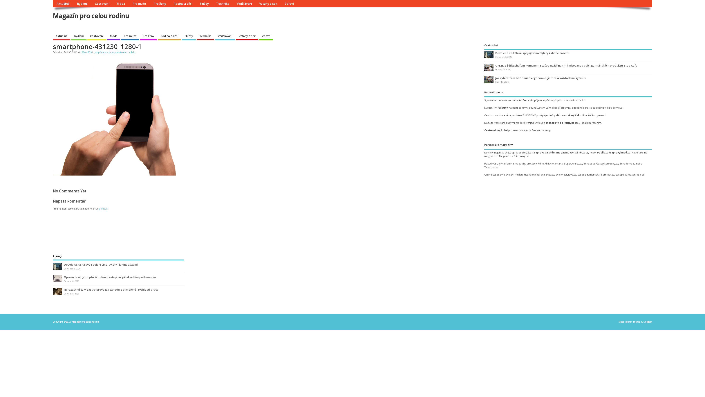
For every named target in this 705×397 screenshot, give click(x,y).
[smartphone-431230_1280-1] (141, 174)
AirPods (524, 100)
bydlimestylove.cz (566, 174)
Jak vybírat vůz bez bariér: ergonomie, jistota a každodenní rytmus (540, 78)
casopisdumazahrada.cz (630, 174)
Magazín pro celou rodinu (91, 15)
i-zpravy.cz (522, 156)
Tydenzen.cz (491, 167)
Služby (204, 4)
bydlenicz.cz (547, 174)
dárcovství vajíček (568, 115)
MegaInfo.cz (506, 156)
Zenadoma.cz (627, 163)
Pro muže (139, 4)
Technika (222, 4)
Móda (121, 4)
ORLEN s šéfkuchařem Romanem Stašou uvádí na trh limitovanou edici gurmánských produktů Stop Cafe (566, 65)
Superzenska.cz (573, 163)
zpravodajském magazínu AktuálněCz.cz (562, 152)
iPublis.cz (602, 152)
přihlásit (103, 208)
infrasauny (501, 107)
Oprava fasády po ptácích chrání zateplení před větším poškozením (110, 277)
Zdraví (289, 4)
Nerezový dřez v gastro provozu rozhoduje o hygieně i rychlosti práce (111, 289)
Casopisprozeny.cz (607, 163)
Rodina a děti (182, 4)
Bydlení (82, 4)
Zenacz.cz (589, 163)
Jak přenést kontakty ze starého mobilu (115, 52)
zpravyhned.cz (621, 152)
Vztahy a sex (268, 4)
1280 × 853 (86, 52)
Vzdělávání (244, 4)
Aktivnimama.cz (554, 163)
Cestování (102, 4)
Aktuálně (63, 4)
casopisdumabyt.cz (589, 174)
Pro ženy (159, 4)
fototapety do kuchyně (559, 122)
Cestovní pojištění (496, 130)
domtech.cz (607, 174)
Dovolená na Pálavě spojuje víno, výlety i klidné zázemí (532, 53)
